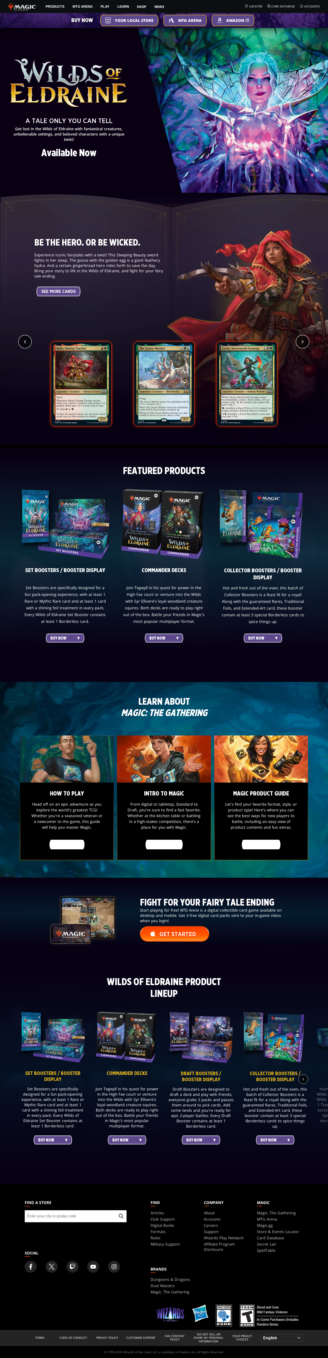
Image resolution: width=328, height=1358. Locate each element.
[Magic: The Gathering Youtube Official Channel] (93, 1267)
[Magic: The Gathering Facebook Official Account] (31, 1267)
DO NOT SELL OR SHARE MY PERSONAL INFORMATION (208, 1338)
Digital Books (162, 1225)
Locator (255, 6)
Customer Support (141, 1337)
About (209, 1213)
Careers (211, 1225)
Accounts (312, 6)
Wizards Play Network (223, 1238)
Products (55, 6)
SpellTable (266, 1250)
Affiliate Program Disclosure (219, 1246)
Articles (157, 1213)
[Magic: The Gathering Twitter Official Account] (52, 1267)
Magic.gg (265, 1225)
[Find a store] (121, 1216)
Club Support (163, 1219)
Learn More (67, 845)
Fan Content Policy (175, 1337)
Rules (155, 1238)
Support (211, 1231)
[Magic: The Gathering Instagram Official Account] (114, 1267)
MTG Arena (83, 6)
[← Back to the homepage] (22, 6)
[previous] (25, 341)
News (159, 6)
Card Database (283, 6)
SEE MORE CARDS (58, 292)
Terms (39, 1337)
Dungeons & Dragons (170, 1279)
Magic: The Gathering (276, 1213)
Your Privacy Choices (242, 1337)
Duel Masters (163, 1285)
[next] (302, 341)
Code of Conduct (73, 1337)
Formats (158, 1231)
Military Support (165, 1244)
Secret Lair (266, 1244)
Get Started (164, 845)
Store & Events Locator (278, 1231)
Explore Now (261, 845)
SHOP (141, 6)
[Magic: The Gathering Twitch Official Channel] (73, 1267)
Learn (123, 6)
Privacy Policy (107, 1337)
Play (105, 6)
